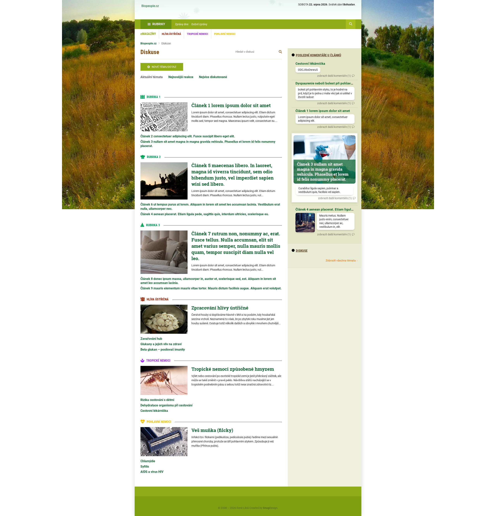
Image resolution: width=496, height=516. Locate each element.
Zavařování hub (151, 339)
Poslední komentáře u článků (318, 55)
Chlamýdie (147, 461)
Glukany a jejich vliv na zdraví (161, 344)
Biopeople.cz (150, 6)
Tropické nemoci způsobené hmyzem (232, 369)
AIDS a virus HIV (151, 472)
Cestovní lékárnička (154, 411)
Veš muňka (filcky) (212, 430)
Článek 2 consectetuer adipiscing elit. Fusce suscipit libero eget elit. (187, 136)
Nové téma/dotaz (164, 66)
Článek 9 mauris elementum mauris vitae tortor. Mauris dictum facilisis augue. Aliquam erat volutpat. (211, 288)
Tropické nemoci (197, 33)
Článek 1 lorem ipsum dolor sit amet (231, 105)
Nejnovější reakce (180, 77)
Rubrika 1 (153, 97)
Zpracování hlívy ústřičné (219, 308)
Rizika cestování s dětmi (157, 400)
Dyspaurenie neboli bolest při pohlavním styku (330, 83)
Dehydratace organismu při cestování (166, 405)
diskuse (301, 251)
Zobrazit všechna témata (341, 260)
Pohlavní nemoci (224, 33)
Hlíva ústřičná (171, 33)
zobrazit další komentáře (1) (334, 75)
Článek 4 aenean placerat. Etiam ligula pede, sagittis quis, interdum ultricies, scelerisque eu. (204, 214)
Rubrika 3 (153, 225)
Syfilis (144, 466)
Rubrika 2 (154, 157)
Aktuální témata (151, 77)
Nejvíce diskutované (213, 77)
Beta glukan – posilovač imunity (162, 349)
